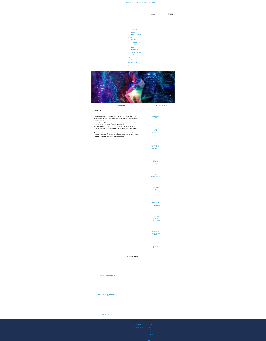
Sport (132, 51)
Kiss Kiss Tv (131, 56)
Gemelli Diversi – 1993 (155, 116)
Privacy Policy (139, 326)
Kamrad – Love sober (107, 314)
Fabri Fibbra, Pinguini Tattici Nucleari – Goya (107, 294)
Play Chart (133, 41)
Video (129, 57)
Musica (130, 37)
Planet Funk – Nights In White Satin (155, 161)
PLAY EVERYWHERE (119, 2)
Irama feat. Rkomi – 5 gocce (156, 248)
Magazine (130, 46)
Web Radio (134, 44)
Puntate (133, 32)
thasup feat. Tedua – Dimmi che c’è (155, 233)
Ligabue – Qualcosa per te (107, 275)
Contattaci (138, 324)
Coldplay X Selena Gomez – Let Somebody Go (156, 203)
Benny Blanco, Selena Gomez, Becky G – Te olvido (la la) (155, 146)
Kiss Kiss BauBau (132, 62)
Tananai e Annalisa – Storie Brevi (155, 130)
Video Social (134, 61)
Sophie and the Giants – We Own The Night (155, 218)
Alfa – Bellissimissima (155, 175)
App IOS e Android (136, 34)
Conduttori (134, 29)
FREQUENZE (109, 2)
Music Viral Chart (135, 42)
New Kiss (133, 39)
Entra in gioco (131, 66)
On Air (132, 27)
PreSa (132, 54)
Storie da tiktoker (135, 49)
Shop (129, 64)
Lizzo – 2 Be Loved (155, 188)
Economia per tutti (136, 52)
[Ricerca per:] (160, 14)
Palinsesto (133, 31)
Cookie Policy (139, 327)
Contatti (133, 36)
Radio (129, 26)
